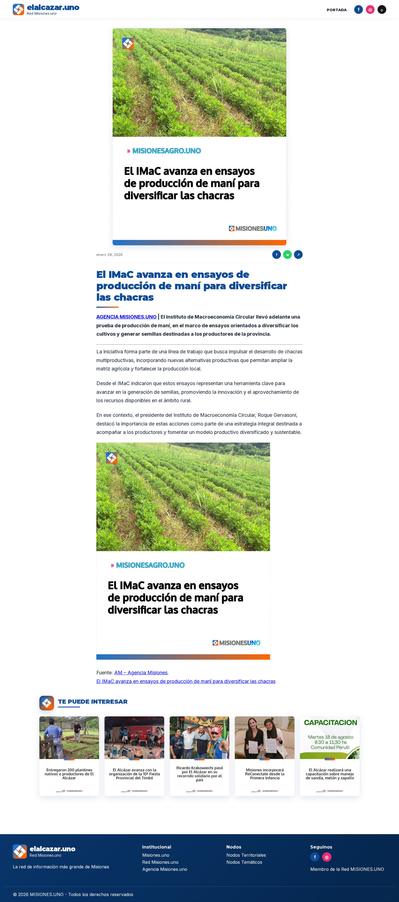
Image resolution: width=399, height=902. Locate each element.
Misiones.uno (155, 855)
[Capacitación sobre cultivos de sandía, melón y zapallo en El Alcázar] (330, 756)
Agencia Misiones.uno (164, 869)
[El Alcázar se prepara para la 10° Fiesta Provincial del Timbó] (134, 756)
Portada (337, 10)
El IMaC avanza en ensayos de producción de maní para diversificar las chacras (186, 681)
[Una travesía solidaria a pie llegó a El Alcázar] (199, 756)
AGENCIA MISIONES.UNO (126, 317)
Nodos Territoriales (246, 855)
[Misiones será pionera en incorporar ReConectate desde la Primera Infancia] (264, 756)
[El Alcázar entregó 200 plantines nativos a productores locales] (69, 756)
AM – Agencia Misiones (140, 672)
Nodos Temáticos (244, 862)
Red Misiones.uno (160, 862)
